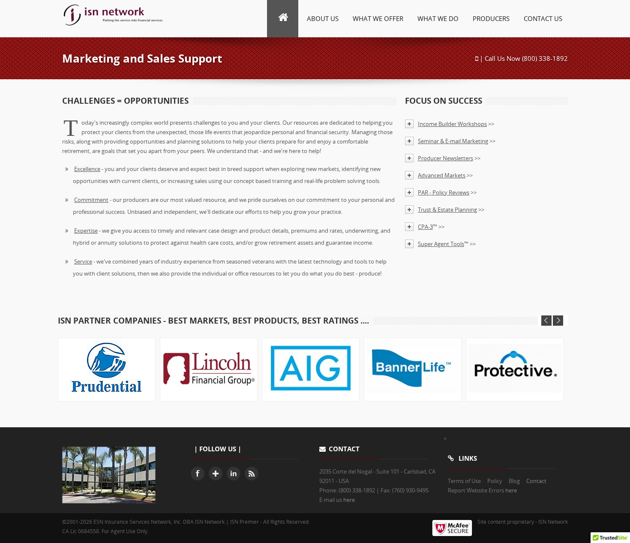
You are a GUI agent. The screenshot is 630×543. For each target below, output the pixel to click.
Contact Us (543, 18)
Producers (491, 18)
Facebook (197, 473)
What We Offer (378, 18)
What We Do (438, 18)
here (349, 500)
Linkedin (233, 473)
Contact (536, 481)
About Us (323, 18)
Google (215, 473)
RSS (251, 473)
